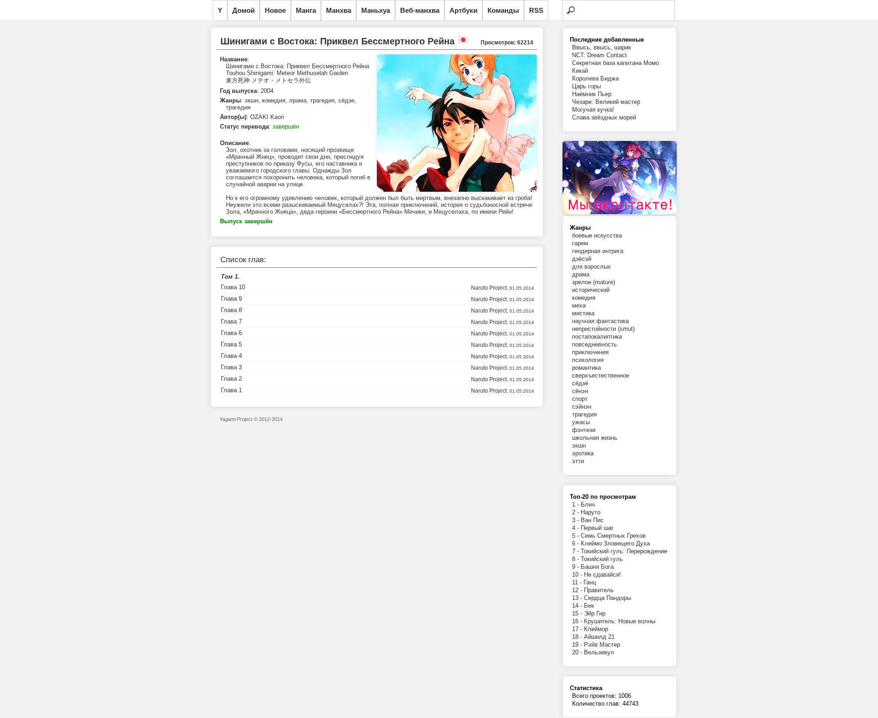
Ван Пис (592, 520)
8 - (576, 559)
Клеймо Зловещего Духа (615, 543)
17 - (578, 629)
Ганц (590, 582)
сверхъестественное (600, 375)
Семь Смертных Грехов (613, 535)
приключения (590, 352)
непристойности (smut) (603, 328)
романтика (586, 367)
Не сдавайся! (602, 574)
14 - (578, 605)
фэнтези (583, 429)
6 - (576, 543)
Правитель (599, 590)
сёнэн (580, 391)
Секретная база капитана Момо (615, 62)
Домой (243, 10)
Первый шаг (597, 527)
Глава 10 (233, 287)
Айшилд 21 (599, 636)
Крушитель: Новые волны (619, 621)
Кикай (580, 70)
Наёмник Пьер (591, 94)
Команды (503, 10)
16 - (578, 621)
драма (580, 274)
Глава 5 (231, 344)
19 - (578, 644)
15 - (578, 613)
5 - (576, 535)
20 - (578, 652)
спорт (580, 398)
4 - (576, 527)
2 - (576, 512)
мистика (583, 313)
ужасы (581, 422)
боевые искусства (597, 235)
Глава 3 (231, 367)
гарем (580, 243)
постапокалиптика (597, 336)
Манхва (338, 10)
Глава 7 (231, 321)
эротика (583, 453)
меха (579, 305)
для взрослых (591, 266)
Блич (588, 504)
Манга (306, 10)
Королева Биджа (595, 78)
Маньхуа (375, 10)
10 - (578, 574)
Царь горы (586, 86)
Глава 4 (231, 355)
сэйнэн (581, 406)
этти (578, 461)
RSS (536, 10)
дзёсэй (581, 258)
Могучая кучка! (593, 109)
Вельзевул (599, 652)
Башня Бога (597, 566)
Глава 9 (231, 298)
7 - (576, 551)
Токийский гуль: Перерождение (624, 551)
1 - (576, 504)
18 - (578, 636)
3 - (576, 520)
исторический (591, 289)
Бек (589, 605)
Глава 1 (231, 390)
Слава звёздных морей (604, 117)
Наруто (590, 512)
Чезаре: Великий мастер (606, 101)
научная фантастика (600, 321)
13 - (578, 597)
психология (588, 359)
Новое (275, 10)
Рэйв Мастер (602, 644)
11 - (578, 582)
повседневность (594, 344)
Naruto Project (489, 288)
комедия (583, 297)
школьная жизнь (594, 437)
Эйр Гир (594, 613)
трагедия (584, 414)
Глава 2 (231, 378)
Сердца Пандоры (607, 597)
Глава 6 (231, 332)
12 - (578, 590)
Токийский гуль (602, 559)
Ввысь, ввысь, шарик (601, 47)
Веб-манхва (419, 10)
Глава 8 (231, 310)
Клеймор (596, 629)
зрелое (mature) (593, 282)
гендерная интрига (597, 251)
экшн (579, 445)
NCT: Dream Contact (599, 55)
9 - (576, 566)
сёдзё (580, 383)
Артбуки (463, 10)
